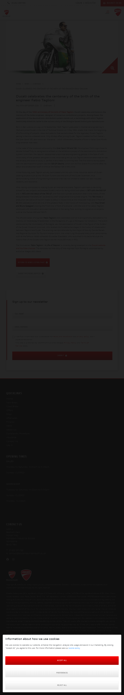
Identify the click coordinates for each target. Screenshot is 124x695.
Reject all (62, 685)
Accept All (62, 660)
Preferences (62, 673)
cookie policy (74, 648)
